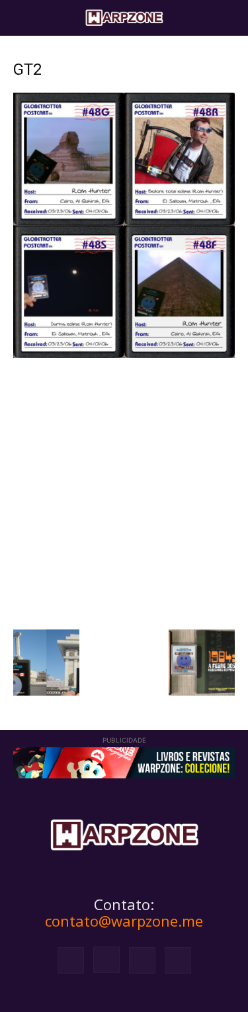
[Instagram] (106, 959)
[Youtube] (178, 960)
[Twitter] (142, 960)
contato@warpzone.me (124, 921)
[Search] (229, 18)
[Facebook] (71, 960)
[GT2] (124, 354)
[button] (22, 18)
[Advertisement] (124, 492)
